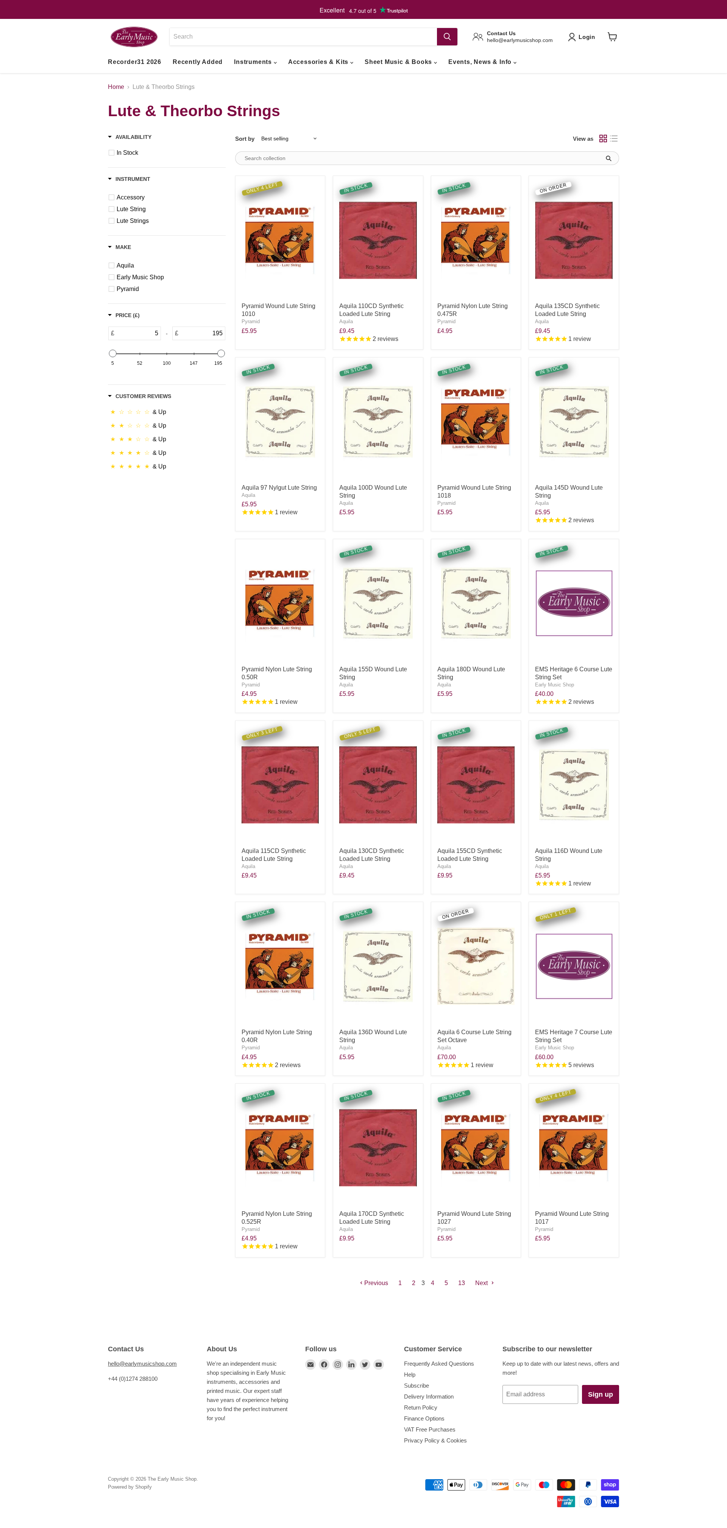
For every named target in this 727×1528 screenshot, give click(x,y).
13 (461, 1283)
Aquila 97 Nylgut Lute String (279, 487)
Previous (375, 1283)
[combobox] (303, 36)
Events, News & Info (480, 62)
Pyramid (251, 321)
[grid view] (603, 138)
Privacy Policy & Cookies (435, 1440)
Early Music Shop (554, 685)
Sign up (600, 1394)
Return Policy (420, 1407)
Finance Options (424, 1418)
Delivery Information (429, 1396)
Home (116, 87)
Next (482, 1283)
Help (409, 1374)
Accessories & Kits (319, 62)
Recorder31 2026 (134, 62)
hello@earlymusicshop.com (142, 1363)
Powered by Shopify (130, 1487)
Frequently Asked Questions (439, 1363)
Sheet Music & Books (399, 62)
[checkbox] (171, 152)
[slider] (112, 353)
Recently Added (198, 62)
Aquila (346, 321)
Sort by (244, 138)
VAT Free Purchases (430, 1429)
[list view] (613, 138)
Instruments (254, 62)
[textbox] (137, 333)
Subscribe (416, 1385)
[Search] (447, 36)
